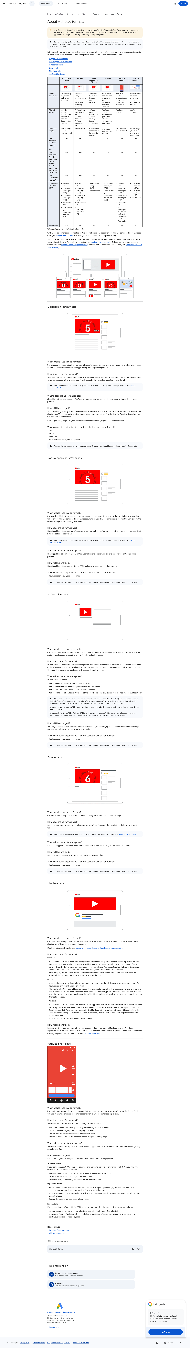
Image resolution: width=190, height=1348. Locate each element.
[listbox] (172, 1342)
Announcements (81, 4)
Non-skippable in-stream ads (60, 62)
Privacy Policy (25, 1343)
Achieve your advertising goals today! (61, 1312)
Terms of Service (39, 1343)
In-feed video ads (56, 65)
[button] (4, 3)
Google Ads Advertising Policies (58, 1343)
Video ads (96, 14)
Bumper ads (54, 68)
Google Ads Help (18, 3)
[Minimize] (181, 1303)
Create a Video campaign (59, 1230)
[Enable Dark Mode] (157, 1342)
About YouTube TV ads (127, 834)
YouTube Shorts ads (57, 74)
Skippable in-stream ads (58, 59)
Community (62, 4)
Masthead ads (55, 71)
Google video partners (65, 235)
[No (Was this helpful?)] (138, 1249)
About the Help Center (81, 1343)
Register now (54, 1327)
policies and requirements (101, 242)
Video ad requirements (58, 1233)
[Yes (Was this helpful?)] (133, 1249)
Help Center (46, 4)
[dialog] (166, 1318)
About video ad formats (114, 14)
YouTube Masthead (92, 1033)
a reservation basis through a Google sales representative (99, 948)
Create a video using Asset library (74, 245)
